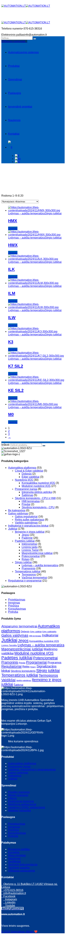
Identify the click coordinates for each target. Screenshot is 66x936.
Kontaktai (13, 133)
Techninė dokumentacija (22, 864)
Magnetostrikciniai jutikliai (37, 553)
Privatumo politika (19, 849)
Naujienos (14, 120)
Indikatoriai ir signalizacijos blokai (28, 525)
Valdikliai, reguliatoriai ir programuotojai (32, 769)
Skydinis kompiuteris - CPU (38, 507)
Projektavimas (16, 599)
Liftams (12, 798)
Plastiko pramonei (19, 792)
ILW (12, 317)
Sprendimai (15, 79)
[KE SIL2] (36, 380)
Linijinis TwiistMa (9, 645)
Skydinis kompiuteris (23, 670)
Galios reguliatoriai (26, 516)
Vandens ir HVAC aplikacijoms (26, 807)
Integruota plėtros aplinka (37, 492)
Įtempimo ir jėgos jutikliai (30, 531)
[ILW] (36, 307)
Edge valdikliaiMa (49, 632)
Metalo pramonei (18, 795)
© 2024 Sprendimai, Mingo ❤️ (19, 931)
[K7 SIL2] (36, 355)
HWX (13, 245)
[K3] (36, 331)
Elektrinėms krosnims (21, 801)
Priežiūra (13, 605)
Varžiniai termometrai (34, 577)
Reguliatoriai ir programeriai (25, 580)
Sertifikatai (14, 861)
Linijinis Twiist (30, 550)
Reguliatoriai (11, 666)
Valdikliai (8, 680)
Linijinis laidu (30, 547)
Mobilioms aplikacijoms (22, 804)
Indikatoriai (50, 635)
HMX (12, 220)
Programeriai (36, 662)
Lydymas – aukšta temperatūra (26, 213)
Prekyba (13, 611)
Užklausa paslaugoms (21, 870)
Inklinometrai (29, 544)
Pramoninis (28, 568)
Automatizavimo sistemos (23, 52)
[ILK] (36, 258)
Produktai (14, 65)
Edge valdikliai (30, 476)
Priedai (26, 504)
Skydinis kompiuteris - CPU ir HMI (35, 498)
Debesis (27, 473)
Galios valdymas (18, 513)
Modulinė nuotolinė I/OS (36, 486)
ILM (11, 293)
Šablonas (27, 495)
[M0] (36, 404)
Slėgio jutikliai (53, 213)
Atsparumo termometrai (19, 626)
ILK (11, 269)
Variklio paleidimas (26, 522)
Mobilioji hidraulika (19, 810)
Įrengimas (14, 602)
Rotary (26, 559)
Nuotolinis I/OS (24, 479)
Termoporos (29, 574)
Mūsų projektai (17, 855)
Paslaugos (14, 93)
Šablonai (18, 684)
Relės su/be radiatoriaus (29, 519)
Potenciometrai (31, 556)
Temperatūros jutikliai (27, 571)
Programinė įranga (26, 489)
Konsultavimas (17, 608)
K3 (10, 342)
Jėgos (25, 534)
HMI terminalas (31, 501)
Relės (26, 666)
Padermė (27, 537)
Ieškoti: (5, 444)
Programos (54, 662)
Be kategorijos (16, 510)
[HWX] (36, 234)
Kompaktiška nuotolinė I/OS (38, 482)
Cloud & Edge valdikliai (29, 470)
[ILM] (36, 283)
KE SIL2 (16, 390)
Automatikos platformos (22, 467)
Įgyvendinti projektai (20, 106)
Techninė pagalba (19, 867)
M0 (11, 414)
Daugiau (12, 228)
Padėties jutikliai (25, 540)
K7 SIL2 (15, 366)
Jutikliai (12, 528)
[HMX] (36, 210)
